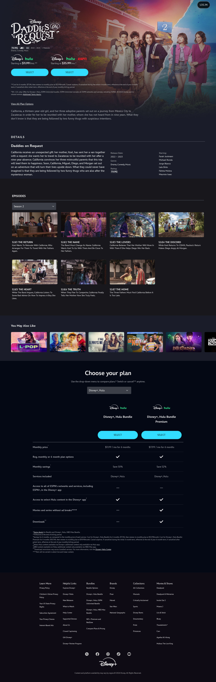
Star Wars (113, 607)
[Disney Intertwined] (184, 342)
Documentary (138, 619)
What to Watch (68, 607)
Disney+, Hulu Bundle (94, 594)
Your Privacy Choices (47, 619)
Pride (135, 625)
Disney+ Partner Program (72, 644)
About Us (66, 625)
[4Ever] (68, 342)
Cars (158, 631)
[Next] (210, 341)
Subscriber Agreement (48, 613)
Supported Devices (70, 619)
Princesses (137, 631)
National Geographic (117, 613)
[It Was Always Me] (106, 342)
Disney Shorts (138, 613)
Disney (112, 588)
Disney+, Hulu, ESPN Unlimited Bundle (94, 602)
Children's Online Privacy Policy (49, 595)
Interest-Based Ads (47, 625)
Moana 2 (160, 607)
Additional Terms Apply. (32, 94)
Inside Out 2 (161, 600)
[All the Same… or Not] (145, 342)
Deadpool (160, 588)
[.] (87, 654)
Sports (135, 607)
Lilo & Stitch (161, 613)
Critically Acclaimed (140, 600)
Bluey (159, 619)
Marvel (112, 600)
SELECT (30, 72)
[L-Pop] (29, 342)
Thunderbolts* (162, 625)
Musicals (136, 594)
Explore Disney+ (69, 588)
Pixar (112, 594)
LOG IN (203, 4)
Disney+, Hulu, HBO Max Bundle (95, 611)
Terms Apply (38, 532)
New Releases (68, 600)
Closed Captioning (70, 631)
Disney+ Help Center (103, 549)
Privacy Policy (45, 588)
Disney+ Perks (68, 594)
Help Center (67, 613)
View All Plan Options (22, 104)
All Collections (138, 588)
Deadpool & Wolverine (165, 594)
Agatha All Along (163, 637)
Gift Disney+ (67, 637)
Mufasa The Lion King (165, 644)
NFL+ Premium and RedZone (93, 620)
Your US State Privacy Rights (47, 605)
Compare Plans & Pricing (95, 629)
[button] (73, 583)
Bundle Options (92, 588)
